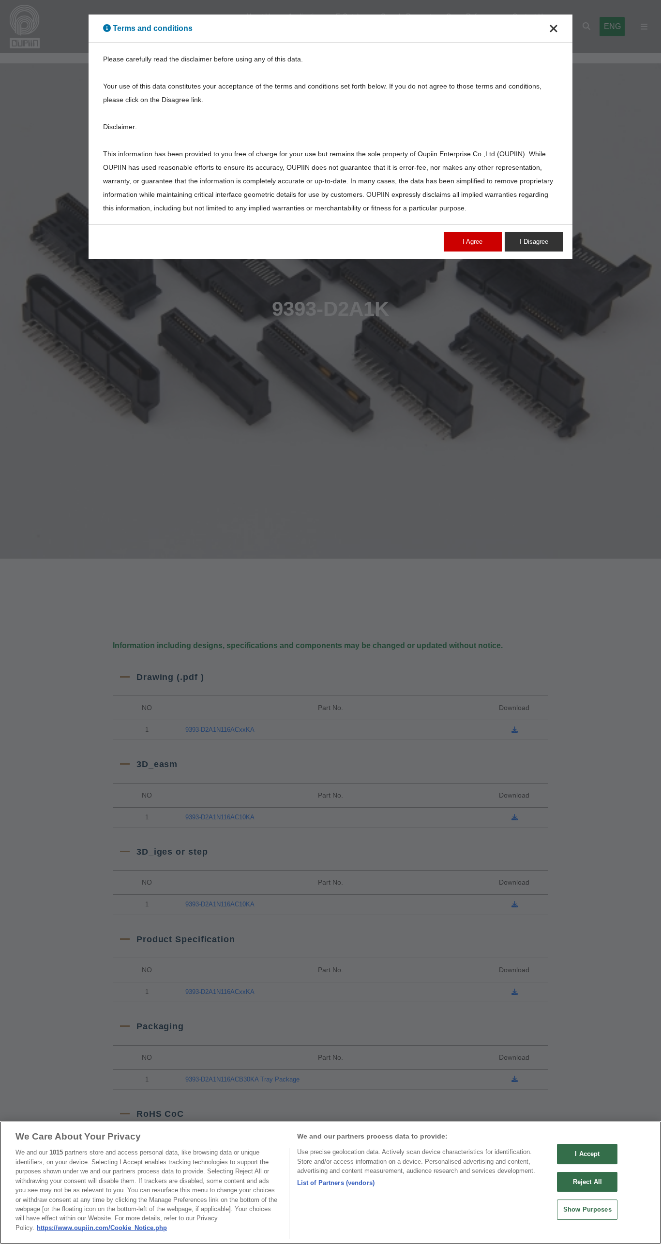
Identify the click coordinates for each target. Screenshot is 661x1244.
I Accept (587, 1153)
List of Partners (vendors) (336, 1182)
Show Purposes (587, 1210)
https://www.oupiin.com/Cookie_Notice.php (102, 1227)
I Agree (472, 241)
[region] (330, 1182)
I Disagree (534, 241)
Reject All (587, 1181)
